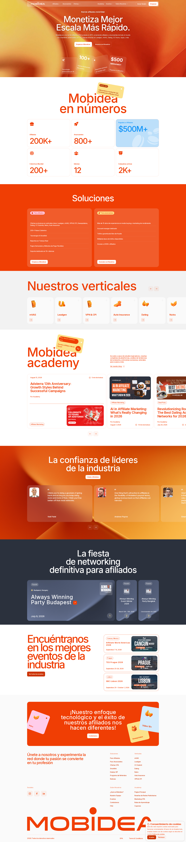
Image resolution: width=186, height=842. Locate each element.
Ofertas (76, 4)
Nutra (136, 772)
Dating (136, 769)
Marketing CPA (139, 799)
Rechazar (161, 837)
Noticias (113, 779)
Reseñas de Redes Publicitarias (145, 795)
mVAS (136, 758)
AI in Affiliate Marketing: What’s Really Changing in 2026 (128, 412)
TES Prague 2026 (114, 662)
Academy (101, 4)
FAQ (111, 806)
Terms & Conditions (136, 838)
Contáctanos (114, 802)
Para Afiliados (115, 758)
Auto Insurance (139, 775)
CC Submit (138, 765)
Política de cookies (158, 834)
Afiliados (56, 4)
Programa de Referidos (118, 775)
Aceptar (151, 837)
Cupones (137, 806)
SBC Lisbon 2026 (114, 681)
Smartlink (113, 769)
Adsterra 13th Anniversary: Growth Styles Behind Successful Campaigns (50, 387)
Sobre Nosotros (121, 4)
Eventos (109, 4)
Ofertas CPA (114, 765)
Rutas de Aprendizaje (142, 802)
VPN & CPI (138, 779)
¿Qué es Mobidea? (116, 792)
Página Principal (140, 792)
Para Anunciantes (116, 762)
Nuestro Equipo (115, 795)
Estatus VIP (114, 772)
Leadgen (137, 762)
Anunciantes (67, 4)
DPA (121, 838)
